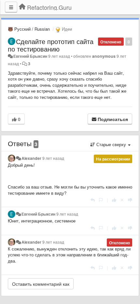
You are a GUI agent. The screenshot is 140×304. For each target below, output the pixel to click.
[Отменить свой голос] (122, 200)
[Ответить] (93, 200)
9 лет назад (53, 158)
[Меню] (11, 7)
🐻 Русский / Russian (29, 29)
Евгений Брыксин (30, 56)
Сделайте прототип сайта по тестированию (50, 45)
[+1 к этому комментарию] (114, 200)
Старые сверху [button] (111, 144)
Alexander (31, 158)
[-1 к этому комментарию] (130, 200)
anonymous (104, 56)
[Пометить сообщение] (101, 200)
